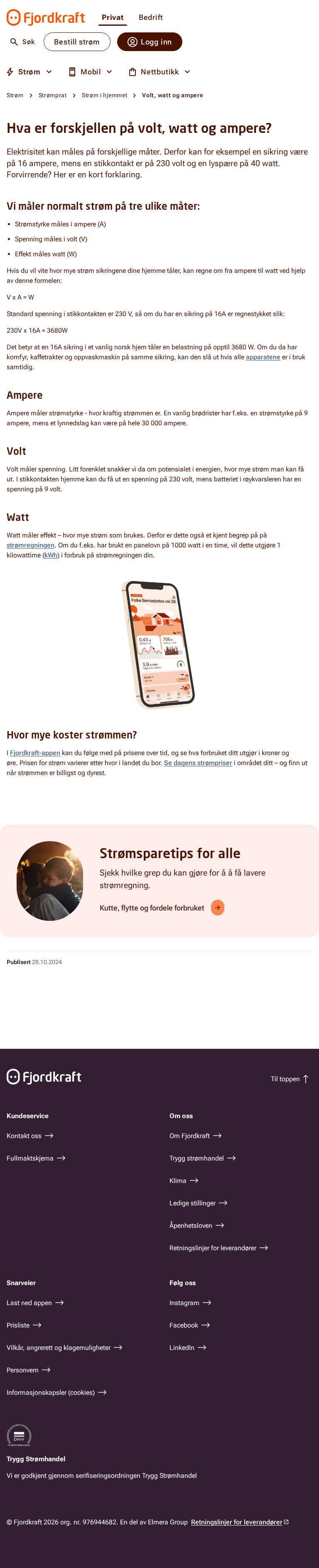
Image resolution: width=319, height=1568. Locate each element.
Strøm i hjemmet (105, 95)
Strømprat (53, 95)
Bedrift (151, 18)
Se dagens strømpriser (198, 763)
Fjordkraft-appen (35, 753)
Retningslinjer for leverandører (236, 1522)
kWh (50, 555)
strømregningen (30, 545)
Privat (113, 18)
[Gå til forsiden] (46, 17)
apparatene (263, 357)
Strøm (15, 95)
